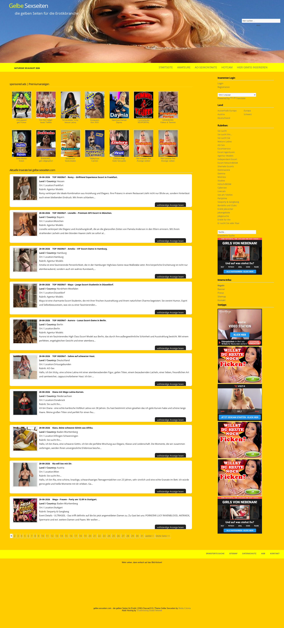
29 (132, 535)
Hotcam (227, 67)
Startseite (166, 67)
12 (52, 535)
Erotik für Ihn (224, 219)
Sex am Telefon (225, 194)
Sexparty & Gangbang (58, 511)
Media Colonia (185, 608)
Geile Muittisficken (21, 159)
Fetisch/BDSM (224, 184)
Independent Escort (227, 159)
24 (109, 535)
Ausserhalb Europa (227, 110)
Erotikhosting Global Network (149, 610)
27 (123, 535)
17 (75, 535)
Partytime (222, 198)
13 (56, 535)
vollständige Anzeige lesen (170, 205)
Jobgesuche (223, 216)
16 (71, 535)
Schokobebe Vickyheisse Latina (70, 121)
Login (220, 83)
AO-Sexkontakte (206, 67)
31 (142, 535)
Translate (240, 98)
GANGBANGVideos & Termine (168, 121)
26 (118, 535)
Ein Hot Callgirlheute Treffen (45, 121)
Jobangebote (224, 212)
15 (66, 535)
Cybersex (222, 187)
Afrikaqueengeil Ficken (21, 121)
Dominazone (224, 170)
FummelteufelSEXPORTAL (143, 121)
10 (42, 535)
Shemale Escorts (226, 166)
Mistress (222, 177)
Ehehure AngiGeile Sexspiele (119, 159)
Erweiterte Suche (226, 235)
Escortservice (224, 148)
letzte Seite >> (163, 535)
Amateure (184, 67)
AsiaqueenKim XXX (94, 121)
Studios (221, 180)
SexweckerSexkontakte (70, 159)
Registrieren (224, 87)
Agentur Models (55, 189)
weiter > (149, 535)
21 (94, 535)
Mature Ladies (225, 141)
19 (85, 535)
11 (47, 535)
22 (99, 535)
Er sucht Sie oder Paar (228, 223)
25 (113, 535)
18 (80, 535)
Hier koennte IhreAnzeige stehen (143, 159)
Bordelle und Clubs (227, 205)
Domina (221, 173)
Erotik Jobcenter (225, 209)
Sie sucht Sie (224, 138)
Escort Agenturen (226, 152)
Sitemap (222, 296)
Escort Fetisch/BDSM (228, 162)
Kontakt (221, 300)
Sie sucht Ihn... (54, 404)
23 (104, 535)
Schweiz (248, 114)
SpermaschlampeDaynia (119, 121)
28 (127, 535)
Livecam (222, 191)
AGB (263, 553)
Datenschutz (249, 553)
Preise (221, 292)
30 (137, 535)
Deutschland (224, 118)
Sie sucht (222, 130)
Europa (247, 110)
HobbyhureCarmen (94, 159)
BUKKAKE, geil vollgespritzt (46, 159)
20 (90, 535)
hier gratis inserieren (252, 67)
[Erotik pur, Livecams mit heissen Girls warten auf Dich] (240, 382)
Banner (221, 289)
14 (61, 535)
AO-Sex (50, 368)
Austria (221, 114)
